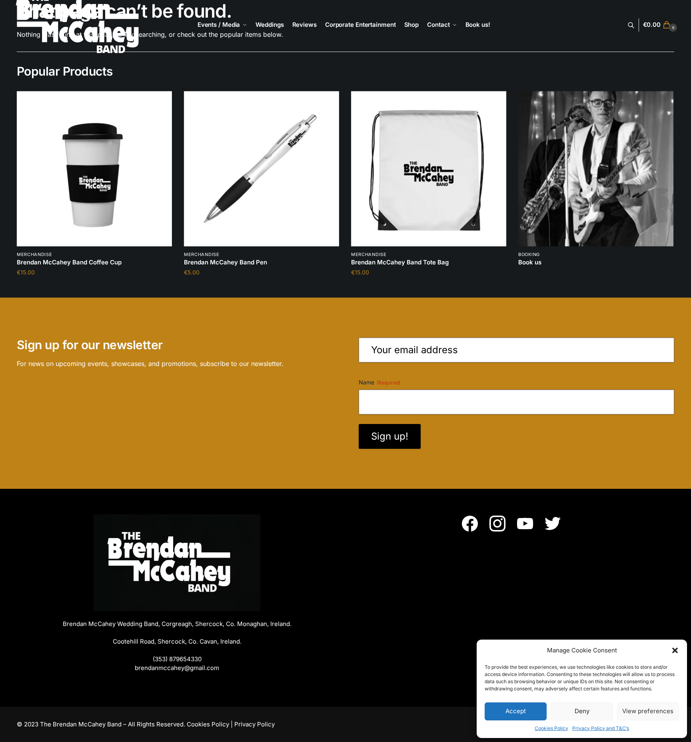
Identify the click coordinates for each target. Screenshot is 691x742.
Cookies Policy (551, 728)
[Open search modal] (635, 25)
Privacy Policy (254, 724)
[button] (675, 650)
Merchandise (34, 254)
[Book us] (595, 168)
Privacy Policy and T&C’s (600, 728)
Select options (94, 288)
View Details (596, 288)
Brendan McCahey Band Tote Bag (400, 262)
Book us (529, 262)
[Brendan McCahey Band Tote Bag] (428, 168)
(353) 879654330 (177, 659)
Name (379, 382)
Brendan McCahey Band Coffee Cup (69, 262)
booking (529, 254)
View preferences (647, 711)
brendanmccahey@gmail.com (177, 668)
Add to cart (261, 288)
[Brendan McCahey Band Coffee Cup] (94, 168)
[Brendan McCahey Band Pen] (261, 168)
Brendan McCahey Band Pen (225, 262)
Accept (515, 711)
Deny (582, 711)
